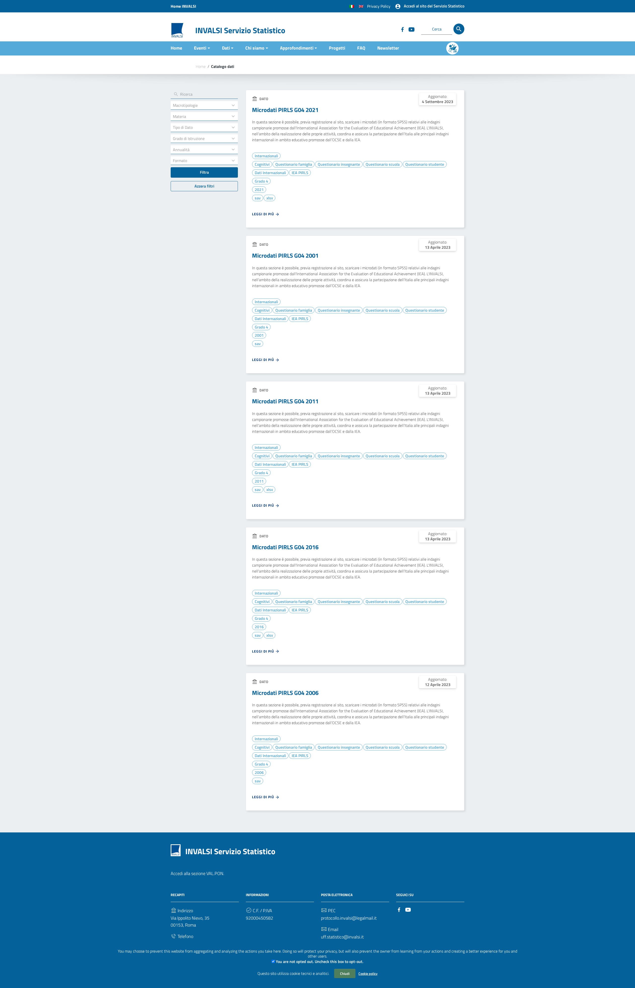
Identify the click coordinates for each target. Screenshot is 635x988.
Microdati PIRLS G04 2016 (285, 547)
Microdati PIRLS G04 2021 (285, 109)
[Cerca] (458, 29)
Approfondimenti (297, 48)
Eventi (200, 48)
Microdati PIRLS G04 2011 (285, 401)
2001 (259, 335)
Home (176, 48)
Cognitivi (262, 164)
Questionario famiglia (293, 164)
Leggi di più (263, 214)
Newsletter (388, 48)
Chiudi (344, 973)
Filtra (204, 172)
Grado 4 (261, 181)
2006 (259, 772)
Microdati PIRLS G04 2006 (285, 692)
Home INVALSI (183, 6)
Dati (226, 48)
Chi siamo (254, 48)
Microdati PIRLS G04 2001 (285, 255)
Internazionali (266, 156)
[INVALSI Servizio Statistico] (177, 30)
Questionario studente (424, 164)
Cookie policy (368, 973)
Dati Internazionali (270, 173)
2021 (259, 189)
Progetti (337, 48)
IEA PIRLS (300, 173)
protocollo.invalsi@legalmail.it (349, 918)
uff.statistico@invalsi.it (342, 936)
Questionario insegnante (339, 164)
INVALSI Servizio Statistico (240, 30)
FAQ (361, 48)
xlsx (269, 198)
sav (258, 198)
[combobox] (199, 105)
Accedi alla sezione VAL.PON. (197, 873)
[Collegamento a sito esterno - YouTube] (411, 29)
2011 (259, 481)
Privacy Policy (378, 6)
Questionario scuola (383, 164)
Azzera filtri (204, 186)
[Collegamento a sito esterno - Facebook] (402, 29)
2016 (259, 627)
